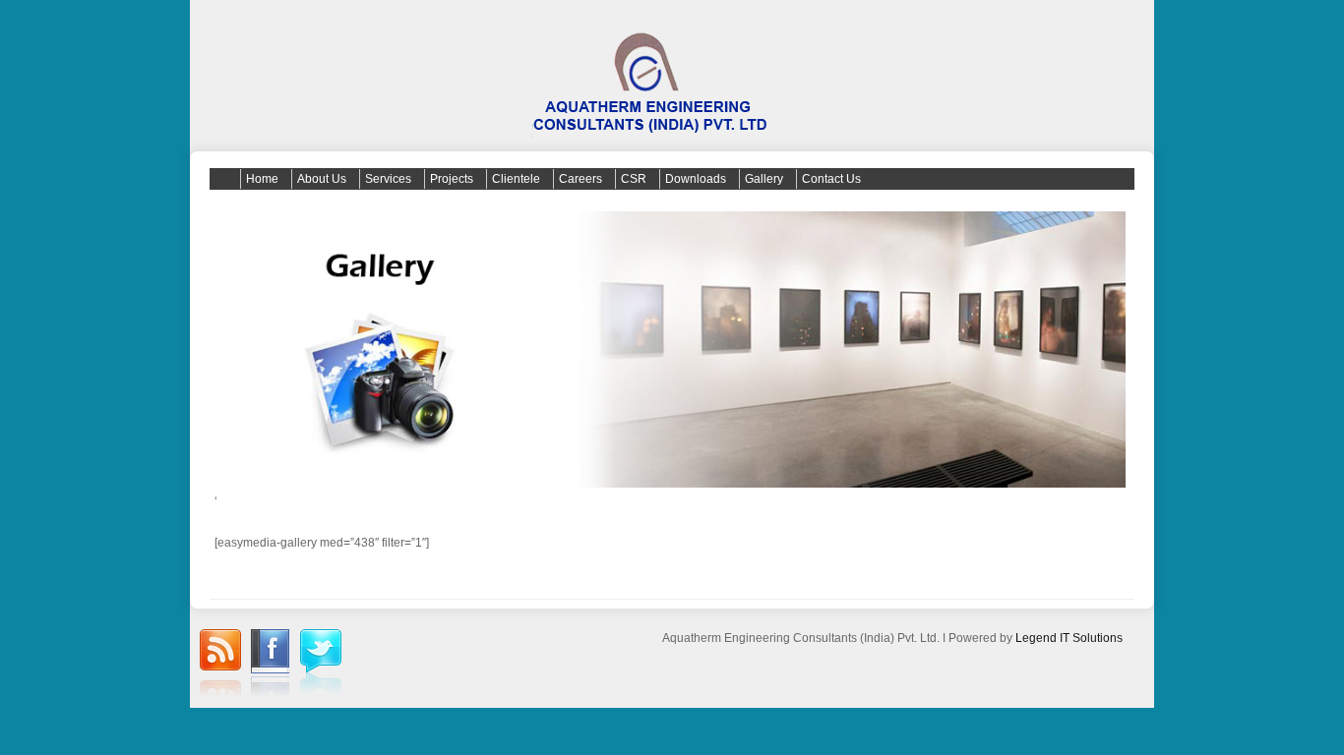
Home (262, 179)
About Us (321, 179)
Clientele (516, 179)
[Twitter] (320, 664)
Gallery (764, 179)
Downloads (695, 179)
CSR (633, 179)
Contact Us (831, 179)
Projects (451, 179)
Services (388, 179)
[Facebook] (270, 665)
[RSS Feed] (220, 665)
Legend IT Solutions (1069, 638)
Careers (580, 179)
